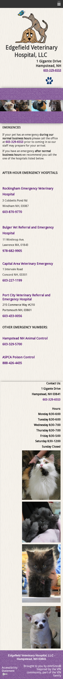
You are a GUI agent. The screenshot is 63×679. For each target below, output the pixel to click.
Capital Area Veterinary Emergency (27, 263)
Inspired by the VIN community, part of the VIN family (44, 672)
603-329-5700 (12, 344)
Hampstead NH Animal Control (25, 338)
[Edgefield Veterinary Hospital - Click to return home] (31, 27)
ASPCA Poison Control (18, 357)
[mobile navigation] (57, 4)
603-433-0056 (12, 316)
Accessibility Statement (10, 669)
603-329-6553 (52, 70)
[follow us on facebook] (49, 80)
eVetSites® (54, 666)
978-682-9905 (12, 251)
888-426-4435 (12, 363)
